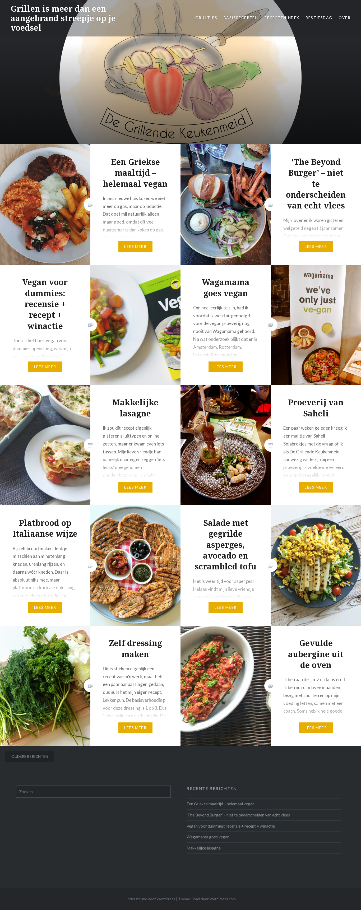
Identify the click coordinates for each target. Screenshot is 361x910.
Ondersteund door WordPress (149, 899)
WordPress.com (222, 899)
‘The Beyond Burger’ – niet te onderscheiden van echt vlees (238, 814)
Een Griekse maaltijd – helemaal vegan (220, 803)
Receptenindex (281, 17)
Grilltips (206, 17)
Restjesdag (319, 17)
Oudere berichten (29, 756)
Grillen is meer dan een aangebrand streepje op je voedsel (63, 18)
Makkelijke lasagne (204, 848)
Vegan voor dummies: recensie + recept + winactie (231, 826)
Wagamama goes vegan (208, 836)
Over (344, 17)
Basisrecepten (241, 17)
